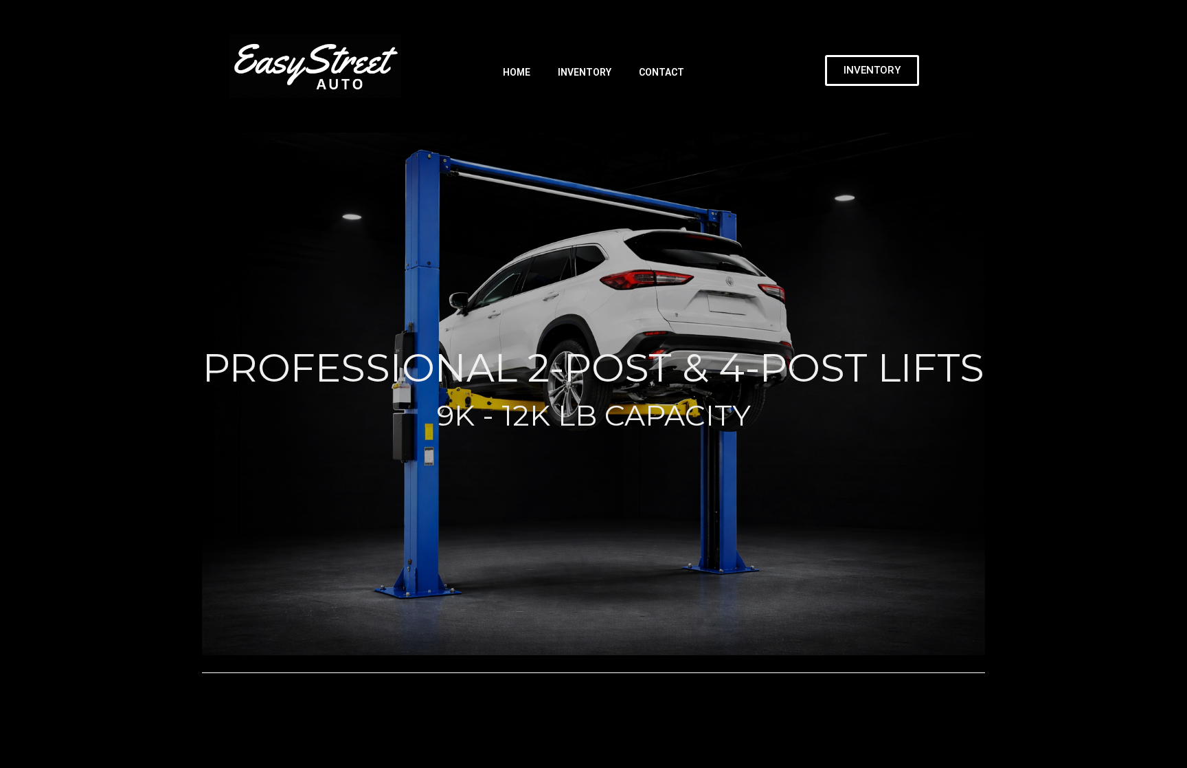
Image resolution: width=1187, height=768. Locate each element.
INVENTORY (584, 72)
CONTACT (661, 72)
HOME (516, 72)
